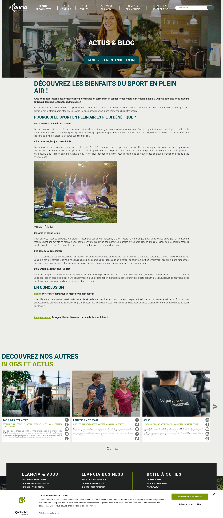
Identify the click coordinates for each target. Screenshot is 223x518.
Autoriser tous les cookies (190, 497)
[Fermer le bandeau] (214, 494)
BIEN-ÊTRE (15, 420)
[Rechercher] (210, 8)
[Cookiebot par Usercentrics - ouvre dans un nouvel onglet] (22, 513)
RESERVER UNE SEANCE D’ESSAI (111, 60)
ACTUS (6, 420)
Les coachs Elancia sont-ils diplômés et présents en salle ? (171, 424)
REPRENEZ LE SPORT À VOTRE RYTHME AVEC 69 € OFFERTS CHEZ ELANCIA (32, 425)
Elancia (38, 293)
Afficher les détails (47, 513)
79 (116, 448)
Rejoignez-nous (42, 317)
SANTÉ (87, 420)
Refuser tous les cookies (190, 504)
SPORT (24, 420)
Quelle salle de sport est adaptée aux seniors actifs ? (98, 424)
